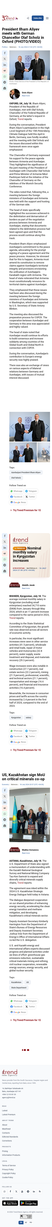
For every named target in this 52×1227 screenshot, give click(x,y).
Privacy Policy (8, 1169)
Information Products (11, 1155)
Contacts (6, 1133)
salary (28, 717)
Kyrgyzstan (16, 717)
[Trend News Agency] (9, 1072)
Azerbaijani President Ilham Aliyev (26, 472)
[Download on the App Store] (10, 1203)
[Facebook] (10, 1191)
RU (31, 1222)
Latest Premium (8, 1114)
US (27, 982)
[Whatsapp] (4, 1191)
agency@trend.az (8, 1097)
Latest (4, 1110)
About (4, 1125)
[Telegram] (28, 1191)
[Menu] (47, 18)
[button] (4, 53)
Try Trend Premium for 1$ (27, 510)
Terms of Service (9, 1165)
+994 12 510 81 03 (9, 1094)
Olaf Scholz (16, 478)
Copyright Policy (9, 1173)
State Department (18, 988)
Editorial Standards (10, 1137)
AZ (26, 1222)
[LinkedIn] (33, 1191)
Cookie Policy (7, 1177)
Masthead (6, 1129)
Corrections (7, 1141)
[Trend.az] (10, 18)
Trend (20, 119)
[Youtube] (22, 1191)
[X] (16, 1191)
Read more (26, 96)
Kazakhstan (16, 982)
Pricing (5, 1151)
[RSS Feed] (39, 1191)
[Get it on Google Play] (29, 1203)
